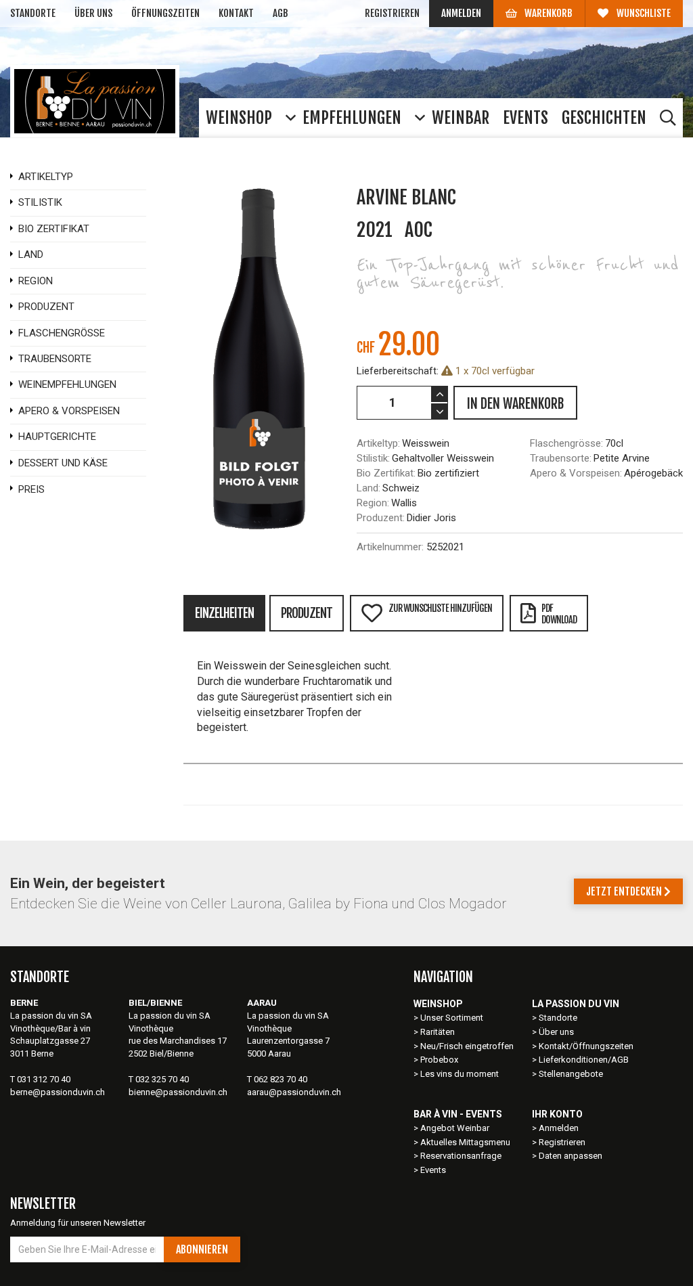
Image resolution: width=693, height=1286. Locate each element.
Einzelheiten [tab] (224, 613)
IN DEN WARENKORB (515, 403)
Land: (368, 488)
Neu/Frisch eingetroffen (467, 1046)
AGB (280, 13)
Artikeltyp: (378, 443)
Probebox (439, 1060)
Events (433, 1170)
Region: (373, 503)
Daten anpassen (570, 1156)
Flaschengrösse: (566, 443)
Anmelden (461, 13)
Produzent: (381, 518)
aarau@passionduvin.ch (294, 1092)
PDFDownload (559, 613)
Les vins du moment (459, 1074)
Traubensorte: (560, 458)
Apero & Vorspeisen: (576, 473)
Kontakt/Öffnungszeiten (586, 1046)
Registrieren (392, 13)
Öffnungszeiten (165, 13)
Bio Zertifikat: (386, 473)
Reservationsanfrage (460, 1156)
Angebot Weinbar (454, 1128)
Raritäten (437, 1032)
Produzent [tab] (306, 613)
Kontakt (236, 13)
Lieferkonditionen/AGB (584, 1060)
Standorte (32, 13)
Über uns (93, 13)
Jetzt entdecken (625, 891)
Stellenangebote (571, 1074)
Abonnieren (202, 1249)
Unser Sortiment (452, 1018)
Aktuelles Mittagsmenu (465, 1142)
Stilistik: (373, 458)
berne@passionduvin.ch (57, 1092)
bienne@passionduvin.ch (178, 1092)
